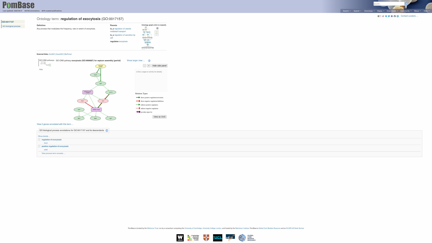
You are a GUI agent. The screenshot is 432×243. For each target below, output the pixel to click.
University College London (212, 228)
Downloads (391, 11)
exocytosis (123, 41)
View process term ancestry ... (53, 153)
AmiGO (52, 54)
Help (426, 11)
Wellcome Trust (152, 228)
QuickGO (59, 54)
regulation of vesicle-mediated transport (121, 30)
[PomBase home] (18, 4)
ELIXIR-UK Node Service (295, 228)
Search (346, 11)
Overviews (368, 11)
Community (405, 11)
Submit (357, 11)
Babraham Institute (242, 228)
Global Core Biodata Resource (269, 228)
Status (380, 11)
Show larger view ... (136, 60)
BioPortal (68, 54)
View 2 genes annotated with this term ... (55, 124)
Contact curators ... (409, 15)
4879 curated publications (52, 11)
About (416, 11)
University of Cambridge (193, 228)
